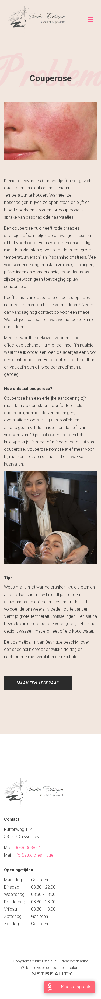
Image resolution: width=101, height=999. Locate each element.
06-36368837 (27, 847)
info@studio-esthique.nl (35, 855)
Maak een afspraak (37, 683)
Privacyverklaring (73, 961)
